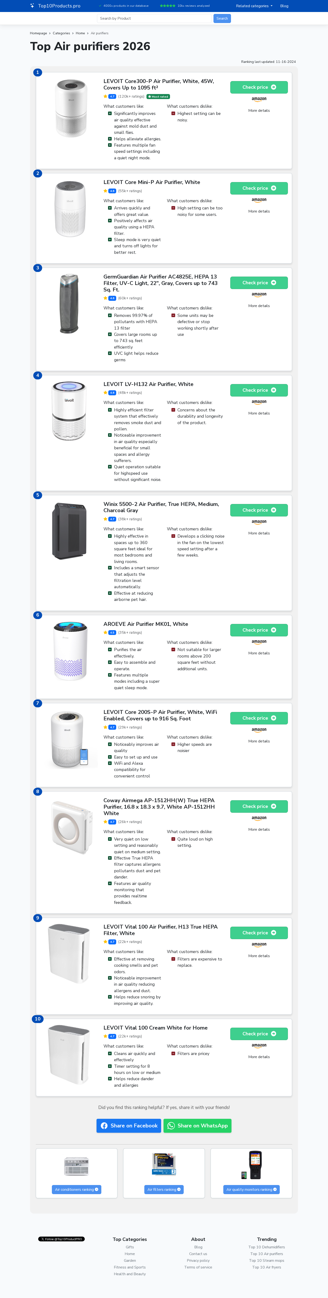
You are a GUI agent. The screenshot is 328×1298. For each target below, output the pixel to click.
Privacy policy (198, 1260)
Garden (130, 1260)
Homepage (38, 33)
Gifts (130, 1247)
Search (222, 18)
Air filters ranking (161, 1189)
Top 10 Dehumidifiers (266, 1247)
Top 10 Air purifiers (266, 1254)
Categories (61, 33)
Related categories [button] (253, 6)
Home (80, 33)
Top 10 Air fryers (266, 1267)
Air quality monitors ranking (249, 1189)
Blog (284, 6)
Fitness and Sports (130, 1267)
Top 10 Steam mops (266, 1260)
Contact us (198, 1254)
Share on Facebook (134, 1125)
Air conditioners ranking (74, 1189)
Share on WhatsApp (203, 1125)
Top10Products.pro (58, 6)
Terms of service (198, 1267)
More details (259, 110)
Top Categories (130, 1239)
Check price (256, 87)
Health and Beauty (130, 1274)
